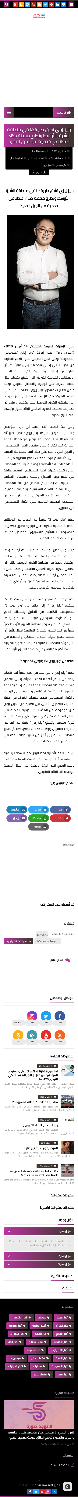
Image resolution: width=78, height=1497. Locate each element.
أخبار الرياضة (39, 1325)
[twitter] (45, 4)
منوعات (42, 1317)
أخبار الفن (13, 1341)
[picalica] (24, 1491)
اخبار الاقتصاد (61, 1341)
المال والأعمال (16, 158)
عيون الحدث (66, 1444)
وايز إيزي (47, 165)
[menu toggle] (71, 4)
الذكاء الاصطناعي (36, 158)
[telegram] (27, 4)
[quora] (33, 4)
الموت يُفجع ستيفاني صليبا (41, 1148)
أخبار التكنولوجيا (59, 1350)
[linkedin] (57, 4)
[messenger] (63, 4)
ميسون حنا (15, 1358)
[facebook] (30, 1491)
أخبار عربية (62, 1317)
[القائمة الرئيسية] (9, 112)
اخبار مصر (63, 1374)
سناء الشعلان (36, 1341)
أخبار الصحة (62, 1358)
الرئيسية (61, 112)
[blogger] (39, 4)
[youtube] (15, 4)
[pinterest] (51, 4)
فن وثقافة (40, 1333)
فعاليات (37, 1366)
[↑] (39, 1481)
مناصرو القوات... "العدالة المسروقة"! (35, 1102)
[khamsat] (21, 4)
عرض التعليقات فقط (46, 941)
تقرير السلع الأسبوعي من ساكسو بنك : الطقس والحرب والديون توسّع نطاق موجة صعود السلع (41, 1434)
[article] (39, 866)
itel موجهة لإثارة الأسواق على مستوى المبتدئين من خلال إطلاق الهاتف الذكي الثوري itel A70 (33, 1075)
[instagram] (48, 1491)
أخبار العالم (62, 1333)
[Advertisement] (39, 62)
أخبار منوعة (15, 1325)
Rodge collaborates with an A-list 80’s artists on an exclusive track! (33, 1173)
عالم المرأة (62, 1325)
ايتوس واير (61, 165)
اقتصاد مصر (40, 1374)
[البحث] (6, 4)
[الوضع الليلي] (67, 1486)
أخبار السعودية (60, 1366)
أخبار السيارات (15, 1366)
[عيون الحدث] (39, 16)
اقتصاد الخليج (38, 1358)
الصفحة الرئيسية (58, 158)
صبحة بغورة (33, 1350)
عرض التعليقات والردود (17, 941)
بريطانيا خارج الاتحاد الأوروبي (40, 1125)
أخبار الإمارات (17, 1333)
